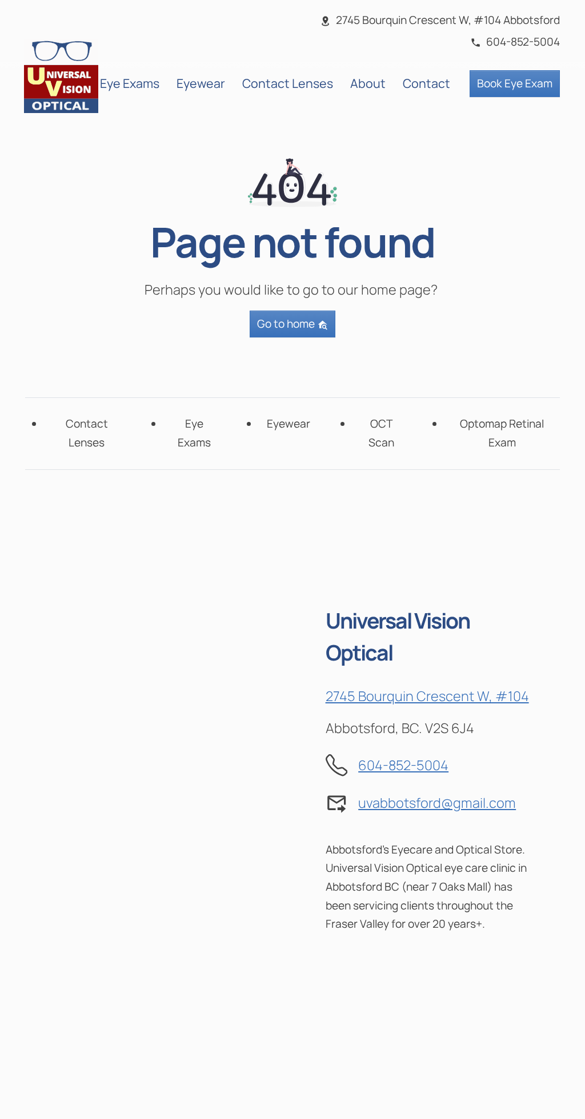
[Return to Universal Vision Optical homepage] (61, 74)
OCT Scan (381, 433)
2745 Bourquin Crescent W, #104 (427, 696)
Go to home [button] (287, 323)
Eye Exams (129, 83)
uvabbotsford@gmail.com (437, 803)
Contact (426, 83)
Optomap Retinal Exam (502, 433)
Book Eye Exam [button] (514, 83)
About (368, 83)
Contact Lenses (287, 83)
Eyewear (201, 83)
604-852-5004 (403, 765)
